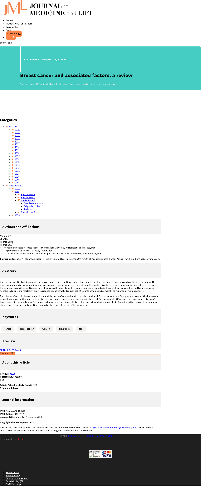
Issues (9, 20)
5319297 (12, 373)
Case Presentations (33, 203)
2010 (17, 176)
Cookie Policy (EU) (15, 481)
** (4, 250)
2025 (17, 132)
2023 (17, 138)
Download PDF (7, 353)
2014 (17, 164)
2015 (38, 84)
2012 (17, 170)
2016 (17, 159)
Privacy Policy (13, 475)
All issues (13, 126)
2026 (17, 129)
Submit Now (14, 33)
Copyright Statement (17, 478)
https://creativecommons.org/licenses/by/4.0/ (113, 427)
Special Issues (27, 84)
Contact (10, 30)
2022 (17, 141)
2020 (17, 147)
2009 (17, 179)
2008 (17, 182)
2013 (17, 167)
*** (5, 253)
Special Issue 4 (50, 84)
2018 (17, 153)
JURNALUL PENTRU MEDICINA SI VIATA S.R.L (90, 435)
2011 (17, 173)
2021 (17, 144)
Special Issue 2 (28, 197)
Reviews (63, 84)
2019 (17, 150)
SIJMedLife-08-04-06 (10, 350)
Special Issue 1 (28, 212)
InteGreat (19, 438)
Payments (12, 27)
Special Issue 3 (28, 194)
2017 (17, 156)
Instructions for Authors (19, 23)
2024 (17, 135)
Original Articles (32, 206)
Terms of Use (12, 472)
